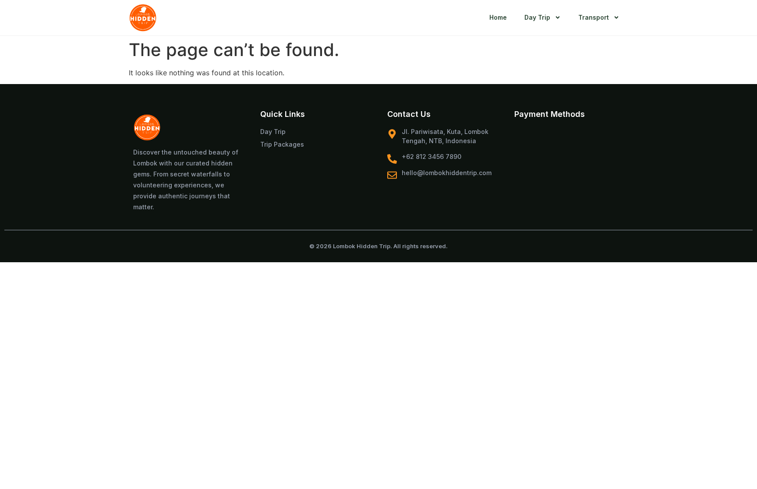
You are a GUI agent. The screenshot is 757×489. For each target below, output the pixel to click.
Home (498, 17)
